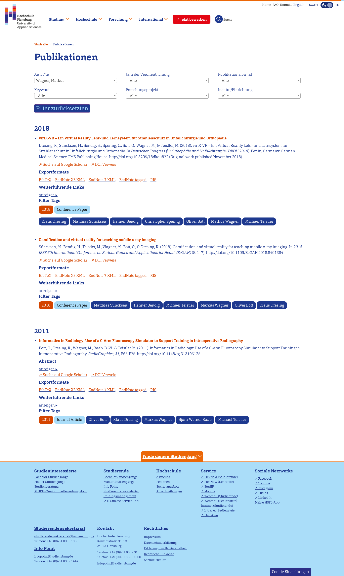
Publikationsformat (235, 74)
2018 (46, 209)
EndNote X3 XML (70, 179)
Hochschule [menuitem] (83, 18)
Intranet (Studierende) (217, 506)
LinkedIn (265, 498)
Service (208, 471)
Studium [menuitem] (53, 18)
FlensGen (211, 515)
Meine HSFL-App (267, 502)
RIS (153, 179)
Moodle (209, 491)
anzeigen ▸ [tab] (48, 194)
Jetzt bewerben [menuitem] (193, 19)
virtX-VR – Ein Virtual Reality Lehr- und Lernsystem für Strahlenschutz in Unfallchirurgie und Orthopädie (133, 138)
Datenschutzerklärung (160, 543)
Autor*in (41, 74)
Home (266, 5)
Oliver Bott (195, 221)
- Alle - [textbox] (133, 80)
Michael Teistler (259, 221)
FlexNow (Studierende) (221, 477)
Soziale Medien (155, 560)
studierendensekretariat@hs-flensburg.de (64, 536)
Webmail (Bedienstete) (220, 501)
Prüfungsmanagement (120, 496)
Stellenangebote (167, 486)
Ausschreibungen (169, 491)
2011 (46, 419)
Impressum (152, 537)
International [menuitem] (148, 18)
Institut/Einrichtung (235, 89)
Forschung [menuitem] (115, 18)
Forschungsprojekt (142, 89)
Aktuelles (163, 477)
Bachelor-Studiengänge (51, 477)
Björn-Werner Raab (195, 419)
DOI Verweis (105, 164)
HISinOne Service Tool (123, 501)
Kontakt (286, 5)
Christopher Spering (162, 221)
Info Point (111, 486)
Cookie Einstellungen (290, 571)
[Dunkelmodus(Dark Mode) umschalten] (327, 5)
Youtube (264, 483)
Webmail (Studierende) (221, 496)
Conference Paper (72, 209)
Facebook (265, 478)
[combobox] (75, 80)
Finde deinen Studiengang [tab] (170, 456)
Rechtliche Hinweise (159, 554)
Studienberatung (46, 486)
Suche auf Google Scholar (65, 164)
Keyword (42, 89)
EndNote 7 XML (102, 179)
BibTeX (45, 179)
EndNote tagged (133, 179)
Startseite (41, 44)
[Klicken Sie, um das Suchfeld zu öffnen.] (219, 19)
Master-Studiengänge (49, 482)
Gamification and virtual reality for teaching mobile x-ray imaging (97, 239)
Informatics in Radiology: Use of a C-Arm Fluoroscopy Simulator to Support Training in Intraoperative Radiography (141, 340)
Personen (163, 482)
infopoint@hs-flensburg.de (53, 556)
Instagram (265, 488)
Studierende (116, 471)
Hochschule (168, 471)
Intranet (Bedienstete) (220, 510)
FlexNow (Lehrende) (219, 482)
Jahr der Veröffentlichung (148, 74)
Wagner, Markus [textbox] (50, 80)
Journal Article (69, 419)
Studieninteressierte (55, 471)
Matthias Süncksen (89, 221)
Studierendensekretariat (121, 491)
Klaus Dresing (54, 221)
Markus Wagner (225, 221)
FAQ (276, 5)
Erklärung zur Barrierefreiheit (165, 548)
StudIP (209, 486)
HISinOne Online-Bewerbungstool (62, 491)
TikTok (263, 493)
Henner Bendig (126, 221)
